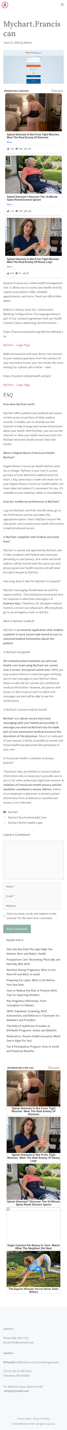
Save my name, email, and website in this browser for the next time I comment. (31, 916)
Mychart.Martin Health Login (25, 822)
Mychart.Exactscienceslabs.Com (27, 817)
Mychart (13, 812)
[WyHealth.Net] (5, 5)
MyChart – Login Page (16, 345)
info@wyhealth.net (16, 1391)
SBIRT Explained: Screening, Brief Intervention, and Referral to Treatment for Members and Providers (33, 1015)
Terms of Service (41, 1418)
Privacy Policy (24, 1418)
